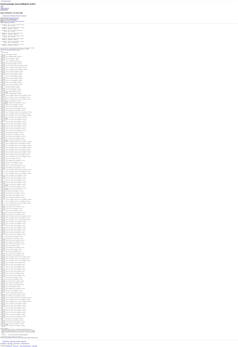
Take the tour (9, 343)
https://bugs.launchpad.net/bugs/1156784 (10, 49)
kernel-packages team (5, 8)
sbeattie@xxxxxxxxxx (13, 18)
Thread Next (23, 15)
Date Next (18, 15)
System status (34, 345)
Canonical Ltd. (9, 345)
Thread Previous (6, 15)
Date (2, 6)
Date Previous (12, 15)
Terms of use (15, 345)
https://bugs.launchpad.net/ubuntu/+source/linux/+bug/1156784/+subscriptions (19, 337)
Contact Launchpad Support (25, 345)
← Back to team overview (5, 1)
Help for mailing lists (25, 343)
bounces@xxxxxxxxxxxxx (9, 22)
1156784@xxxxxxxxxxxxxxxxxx (17, 21)
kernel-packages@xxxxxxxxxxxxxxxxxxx (10, 17)
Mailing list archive (4, 9)
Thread (2, 5)
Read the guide (17, 343)
